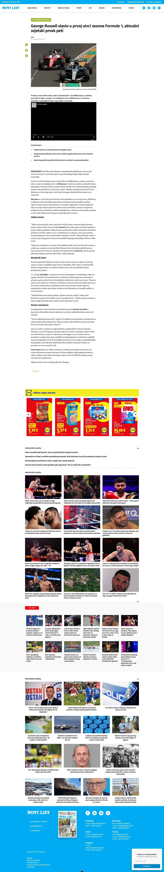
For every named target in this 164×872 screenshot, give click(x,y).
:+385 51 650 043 (96, 850)
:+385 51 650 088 (123, 828)
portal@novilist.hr (97, 834)
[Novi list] (10, 7)
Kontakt (29, 858)
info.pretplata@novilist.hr (95, 848)
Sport (79, 8)
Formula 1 (35, 371)
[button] (135, 414)
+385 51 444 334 (96, 837)
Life (90, 8)
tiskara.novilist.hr (122, 834)
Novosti (47, 8)
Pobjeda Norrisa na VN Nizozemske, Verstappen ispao (52, 150)
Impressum (31, 867)
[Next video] (38, 137)
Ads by (92, 139)
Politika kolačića (32, 862)
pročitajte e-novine (39, 821)
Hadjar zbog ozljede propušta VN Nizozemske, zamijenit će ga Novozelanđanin (61, 160)
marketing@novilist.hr (125, 826)
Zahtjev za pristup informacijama (38, 865)
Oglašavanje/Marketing (135, 2)
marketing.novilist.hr (123, 823)
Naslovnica (32, 8)
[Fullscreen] (93, 137)
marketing (35, 830)
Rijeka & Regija (63, 8)
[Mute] (43, 137)
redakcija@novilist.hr (98, 823)
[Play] (33, 137)
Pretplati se (147, 866)
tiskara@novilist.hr (124, 837)
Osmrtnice (121, 2)
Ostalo (131, 8)
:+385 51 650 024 (123, 839)
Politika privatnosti (33, 860)
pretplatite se (36, 826)
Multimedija (116, 8)
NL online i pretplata (154, 2)
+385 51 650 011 (96, 826)
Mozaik (102, 8)
